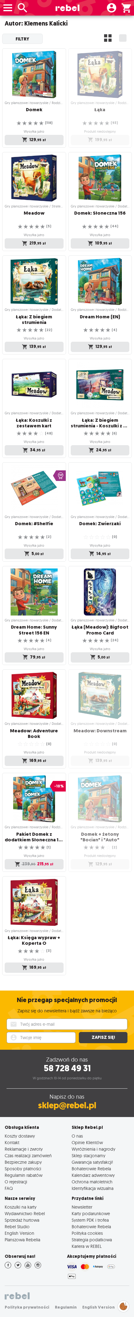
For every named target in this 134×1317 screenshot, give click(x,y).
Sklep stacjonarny (88, 1155)
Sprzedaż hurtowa (22, 1220)
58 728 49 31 (67, 1068)
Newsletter (82, 1207)
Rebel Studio (17, 1226)
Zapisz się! (103, 1037)
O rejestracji (16, 1181)
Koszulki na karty (20, 1207)
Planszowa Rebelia (22, 1239)
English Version (19, 1233)
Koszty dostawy (20, 1136)
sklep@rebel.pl (67, 1105)
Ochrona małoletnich (92, 1181)
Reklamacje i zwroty (24, 1149)
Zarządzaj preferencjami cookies (123, 1305)
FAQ (9, 1188)
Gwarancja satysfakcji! (92, 1162)
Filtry (22, 39)
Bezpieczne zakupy (23, 1162)
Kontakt (12, 1142)
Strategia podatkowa (92, 1239)
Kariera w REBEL (87, 1246)
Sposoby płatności (23, 1168)
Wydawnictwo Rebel (25, 1213)
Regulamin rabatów (23, 1175)
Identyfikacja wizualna (92, 1188)
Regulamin (66, 1307)
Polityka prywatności (27, 1307)
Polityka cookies (87, 1233)
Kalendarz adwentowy (93, 1175)
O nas (77, 1136)
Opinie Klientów (87, 1142)
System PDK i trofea (90, 1220)
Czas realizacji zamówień (28, 1155)
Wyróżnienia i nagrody (93, 1149)
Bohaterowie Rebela (91, 1168)
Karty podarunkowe (91, 1213)
